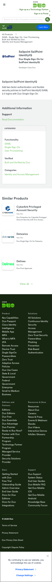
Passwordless (9, 356)
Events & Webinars (37, 420)
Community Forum (38, 505)
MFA (4, 335)
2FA (4, 342)
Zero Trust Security (38, 335)
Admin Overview (10, 488)
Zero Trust (7, 359)
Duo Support (34, 474)
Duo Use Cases (10, 370)
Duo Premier (8, 427)
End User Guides (36, 481)
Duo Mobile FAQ (36, 484)
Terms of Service (9, 525)
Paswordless (34, 338)
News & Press (35, 417)
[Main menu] (4, 4)
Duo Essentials (9, 420)
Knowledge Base (36, 502)
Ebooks (31, 423)
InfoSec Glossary (36, 434)
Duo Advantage (10, 423)
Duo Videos (34, 427)
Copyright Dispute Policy (13, 547)
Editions (6, 409)
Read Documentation (13, 119)
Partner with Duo (11, 434)
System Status (35, 477)
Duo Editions (8, 413)
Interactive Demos (37, 430)
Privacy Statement (10, 533)
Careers (32, 413)
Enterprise (7, 387)
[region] (26, 567)
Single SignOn (9, 352)
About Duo (33, 410)
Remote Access (10, 345)
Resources (33, 406)
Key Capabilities (10, 317)
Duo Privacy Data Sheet (12, 540)
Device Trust (8, 349)
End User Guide (10, 491)
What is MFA (8, 338)
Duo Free (7, 416)
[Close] (47, 555)
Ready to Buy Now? (12, 430)
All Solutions (34, 317)
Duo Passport (9, 321)
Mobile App (8, 331)
